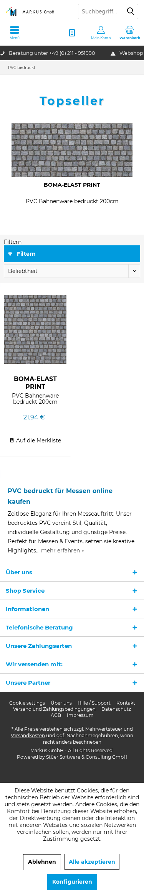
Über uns (61, 703)
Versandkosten (28, 735)
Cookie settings (27, 703)
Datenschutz (116, 709)
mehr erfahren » (62, 550)
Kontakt (125, 703)
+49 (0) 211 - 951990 (72, 53)
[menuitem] (129, 32)
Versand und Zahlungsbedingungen (54, 709)
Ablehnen (42, 861)
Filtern (25, 253)
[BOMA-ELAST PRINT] (72, 150)
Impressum (80, 715)
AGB (56, 715)
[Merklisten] (72, 32)
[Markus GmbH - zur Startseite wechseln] (36, 11)
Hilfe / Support (94, 703)
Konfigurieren (72, 881)
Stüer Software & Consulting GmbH (86, 757)
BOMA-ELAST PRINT (72, 184)
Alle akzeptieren (92, 861)
